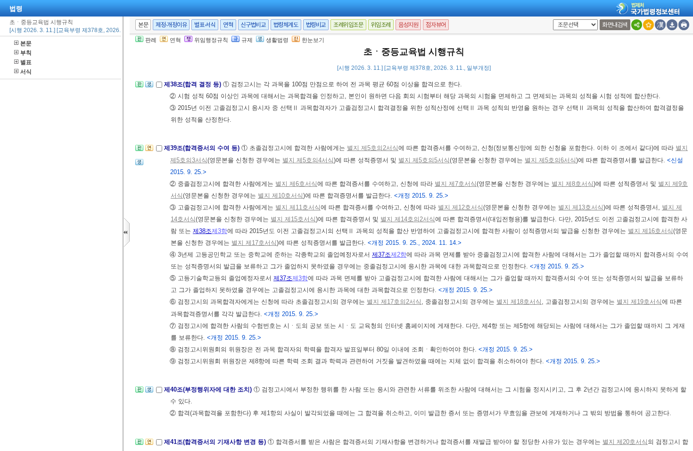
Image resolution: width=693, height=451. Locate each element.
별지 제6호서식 (296, 183)
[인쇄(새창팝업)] (683, 24)
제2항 (398, 254)
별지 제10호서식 (280, 195)
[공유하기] (636, 24)
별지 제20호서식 (625, 441)
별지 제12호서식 (460, 207)
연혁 (228, 24)
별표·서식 (204, 24)
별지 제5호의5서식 (424, 160)
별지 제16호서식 (650, 230)
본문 (26, 43)
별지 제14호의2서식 (407, 219)
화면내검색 (614, 24)
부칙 (26, 53)
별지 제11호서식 (298, 207)
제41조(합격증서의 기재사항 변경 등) (216, 441)
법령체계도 (285, 24)
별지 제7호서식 (456, 183)
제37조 (381, 254)
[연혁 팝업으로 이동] (149, 150)
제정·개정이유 (171, 24)
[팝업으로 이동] (149, 87)
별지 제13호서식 (580, 207)
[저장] (672, 24)
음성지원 (408, 24)
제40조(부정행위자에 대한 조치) (209, 389)
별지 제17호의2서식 (394, 301)
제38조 (202, 230)
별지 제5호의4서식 (308, 160)
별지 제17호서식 (254, 242)
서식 (26, 71)
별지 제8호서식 (573, 183)
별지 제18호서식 (519, 301)
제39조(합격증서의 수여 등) (202, 147)
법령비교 (316, 24)
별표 (26, 62)
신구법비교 (253, 24)
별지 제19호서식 (639, 301)
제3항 (219, 230)
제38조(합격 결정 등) (193, 84)
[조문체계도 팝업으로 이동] (139, 87)
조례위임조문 (348, 24)
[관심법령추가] (648, 24)
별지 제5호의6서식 (550, 160)
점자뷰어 (436, 24)
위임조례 (381, 24)
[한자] (660, 24)
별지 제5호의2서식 (372, 147)
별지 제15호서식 (293, 219)
